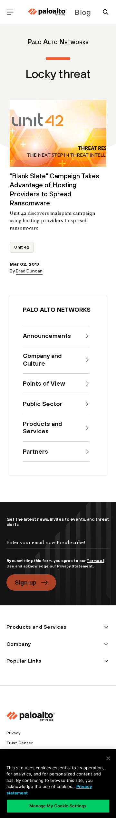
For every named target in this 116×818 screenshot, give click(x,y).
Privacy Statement (75, 566)
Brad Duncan (29, 270)
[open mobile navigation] (12, 12)
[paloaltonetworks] (47, 12)
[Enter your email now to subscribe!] (58, 547)
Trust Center (19, 743)
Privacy (13, 733)
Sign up (25, 582)
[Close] (108, 758)
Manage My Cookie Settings (57, 805)
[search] (103, 12)
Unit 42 (21, 247)
